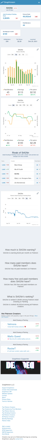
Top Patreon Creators (8, 407)
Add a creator (6, 426)
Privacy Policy (6, 399)
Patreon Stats (6, 421)
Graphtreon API (7, 392)
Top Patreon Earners (8, 411)
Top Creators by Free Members (11, 409)
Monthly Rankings (7, 419)
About (4, 397)
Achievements (6, 428)
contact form (19, 439)
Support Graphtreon (8, 388)
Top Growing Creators (8, 413)
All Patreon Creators (8, 417)
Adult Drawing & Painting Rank (9, 15)
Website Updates (7, 393)
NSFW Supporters (7, 432)
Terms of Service (7, 401)
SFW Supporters (7, 430)
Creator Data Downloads (9, 390)
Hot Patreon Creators (8, 415)
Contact (4, 395)
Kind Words (5, 434)
